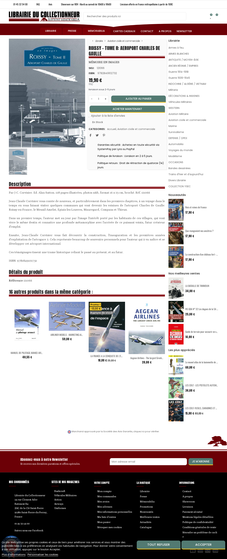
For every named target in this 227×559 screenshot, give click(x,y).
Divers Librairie (177, 180)
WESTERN (173, 108)
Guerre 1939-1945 (179, 78)
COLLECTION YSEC (179, 186)
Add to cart (20, 347)
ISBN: (92, 73)
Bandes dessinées (179, 168)
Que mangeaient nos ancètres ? (199, 231)
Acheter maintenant (127, 109)
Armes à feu (176, 47)
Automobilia (175, 144)
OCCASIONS (175, 162)
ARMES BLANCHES (178, 53)
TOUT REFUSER (158, 544)
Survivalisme (176, 132)
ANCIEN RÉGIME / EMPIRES (183, 66)
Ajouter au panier (138, 99)
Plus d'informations (14, 554)
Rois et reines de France (196, 207)
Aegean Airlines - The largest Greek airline (149, 358)
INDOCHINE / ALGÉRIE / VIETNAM (187, 84)
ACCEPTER (203, 544)
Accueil (111, 129)
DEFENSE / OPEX (177, 138)
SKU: (91, 68)
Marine (172, 126)
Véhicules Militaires (180, 102)
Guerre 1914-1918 (178, 72)
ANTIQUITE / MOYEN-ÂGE (183, 60)
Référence (16, 280)
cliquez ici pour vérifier (146, 431)
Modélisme (175, 156)
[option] (47, 93)
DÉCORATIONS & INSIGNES (184, 96)
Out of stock (99, 350)
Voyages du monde (180, 150)
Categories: (97, 129)
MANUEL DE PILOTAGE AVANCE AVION (27, 353)
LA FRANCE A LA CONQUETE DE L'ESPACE (108, 356)
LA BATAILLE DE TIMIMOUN (197, 286)
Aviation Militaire (178, 114)
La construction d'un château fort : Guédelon (205, 254)
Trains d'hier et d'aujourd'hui (185, 174)
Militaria (173, 90)
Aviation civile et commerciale (136, 129)
